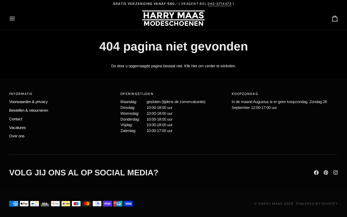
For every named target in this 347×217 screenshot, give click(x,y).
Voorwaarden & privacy (28, 101)
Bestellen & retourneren (28, 110)
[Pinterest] (326, 172)
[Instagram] (335, 172)
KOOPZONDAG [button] (245, 94)
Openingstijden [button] (136, 94)
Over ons (17, 136)
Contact (15, 119)
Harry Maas (270, 204)
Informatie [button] (21, 94)
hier (194, 66)
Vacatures (17, 127)
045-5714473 (219, 4)
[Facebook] (316, 172)
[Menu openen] (16, 18)
